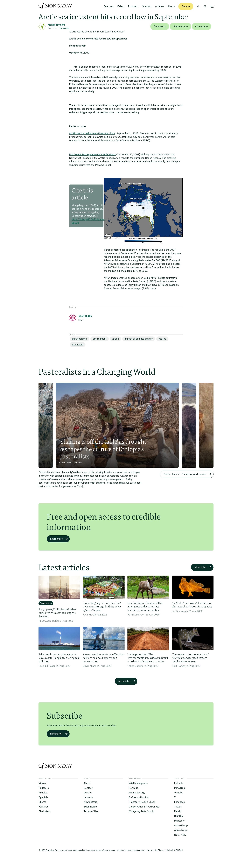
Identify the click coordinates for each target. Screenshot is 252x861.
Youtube (178, 792)
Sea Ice (162, 338)
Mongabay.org (137, 792)
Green (115, 338)
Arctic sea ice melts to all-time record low (92, 133)
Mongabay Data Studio (141, 811)
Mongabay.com (56, 24)
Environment (99, 338)
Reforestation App (139, 797)
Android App (181, 825)
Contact (88, 788)
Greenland (64, 28)
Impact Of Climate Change (139, 338)
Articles (159, 6)
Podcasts (133, 6)
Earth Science (79, 338)
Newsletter (56, 733)
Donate (186, 6)
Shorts (171, 6)
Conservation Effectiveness (144, 806)
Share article (180, 26)
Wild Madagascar (138, 783)
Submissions (90, 806)
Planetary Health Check (142, 802)
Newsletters (90, 802)
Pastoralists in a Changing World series (184, 474)
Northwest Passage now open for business (92, 154)
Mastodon (179, 820)
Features (109, 6)
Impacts (88, 797)
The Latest (44, 811)
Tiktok (177, 806)
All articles (200, 567)
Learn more (56, 538)
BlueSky (178, 816)
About (87, 783)
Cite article (201, 26)
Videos (121, 6)
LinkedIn (178, 783)
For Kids (133, 788)
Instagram (180, 788)
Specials (147, 6)
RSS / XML (180, 834)
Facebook (179, 802)
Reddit (177, 811)
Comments (160, 26)
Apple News (180, 830)
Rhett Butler (85, 316)
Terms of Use (91, 811)
